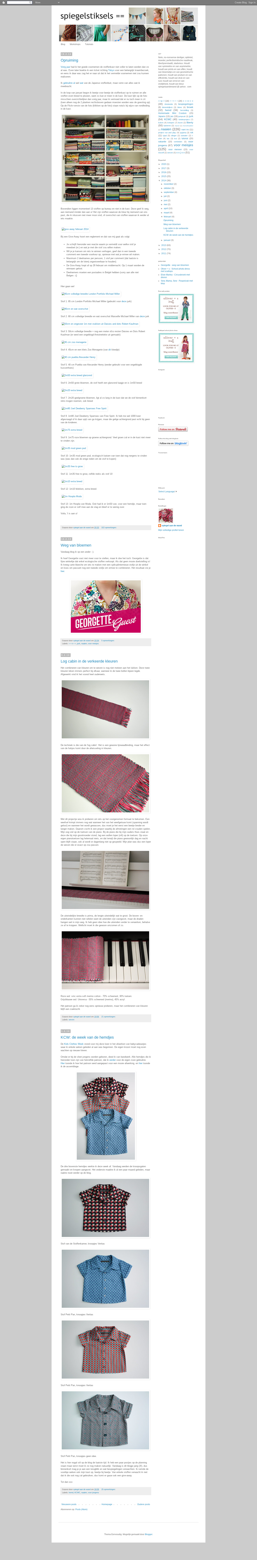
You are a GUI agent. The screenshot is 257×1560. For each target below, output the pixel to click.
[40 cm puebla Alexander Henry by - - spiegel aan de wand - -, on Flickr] (79, 357)
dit (110, 349)
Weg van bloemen (76, 545)
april (166, 208)
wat (81, 83)
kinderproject (184, 119)
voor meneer (175, 149)
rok (191, 132)
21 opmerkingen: (108, 1017)
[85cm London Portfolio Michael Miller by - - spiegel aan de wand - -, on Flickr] (91, 294)
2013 (164, 245)
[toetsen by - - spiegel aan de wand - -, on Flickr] (105, 989)
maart (167, 212)
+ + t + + (174, 101)
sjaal (165, 135)
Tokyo (111, 70)
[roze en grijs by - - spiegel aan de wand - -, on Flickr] (105, 738)
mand (177, 126)
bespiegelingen (185, 104)
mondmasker (188, 126)
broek (190, 107)
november (169, 184)
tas (168, 138)
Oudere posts (143, 1504)
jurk (78, 643)
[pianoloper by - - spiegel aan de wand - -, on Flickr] (105, 909)
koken (160, 123)
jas (171, 116)
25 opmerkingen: (108, 1489)
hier (62, 571)
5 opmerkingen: (108, 640)
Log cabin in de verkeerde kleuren (89, 661)
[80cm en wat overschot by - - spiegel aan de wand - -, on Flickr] (75, 309)
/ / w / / (161, 101)
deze (124, 301)
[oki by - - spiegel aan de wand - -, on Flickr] (105, 1379)
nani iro (185, 129)
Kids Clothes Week (74, 1044)
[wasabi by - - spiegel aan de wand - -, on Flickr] (105, 1308)
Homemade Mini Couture (172, 113)
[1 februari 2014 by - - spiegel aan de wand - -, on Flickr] (105, 202)
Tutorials (89, 44)
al (74, 83)
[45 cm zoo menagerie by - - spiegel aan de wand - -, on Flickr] (74, 342)
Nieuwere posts (69, 1504)
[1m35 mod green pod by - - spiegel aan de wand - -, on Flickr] (74, 448)
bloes (179, 107)
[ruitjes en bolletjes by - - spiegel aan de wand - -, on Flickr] (105, 1237)
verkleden (178, 142)
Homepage (107, 1504)
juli (165, 196)
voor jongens (93, 1492)
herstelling (184, 110)
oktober (168, 188)
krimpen (170, 123)
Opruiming (69, 60)
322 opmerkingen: (109, 527)
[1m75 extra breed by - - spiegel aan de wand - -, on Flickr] (72, 430)
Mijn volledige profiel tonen (171, 530)
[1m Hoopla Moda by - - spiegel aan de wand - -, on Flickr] (72, 496)
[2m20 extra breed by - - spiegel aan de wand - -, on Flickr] (72, 390)
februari (168, 216)
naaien (84, 643)
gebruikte (68, 83)
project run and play (167, 133)
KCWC (77, 1492)
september (169, 192)
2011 (164, 253)
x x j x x (180, 152)
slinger (174, 135)
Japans (161, 116)
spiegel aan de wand (172, 525)
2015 (164, 176)
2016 (164, 172)
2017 (164, 168)
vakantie (162, 141)
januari (167, 240)
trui (175, 138)
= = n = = (72, 643)
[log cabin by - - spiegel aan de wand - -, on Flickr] (105, 812)
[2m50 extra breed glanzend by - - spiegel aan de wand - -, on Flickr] (77, 375)
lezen (180, 123)
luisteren (167, 126)
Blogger (148, 1534)
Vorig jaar (65, 67)
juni (166, 200)
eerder (112, 1060)
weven (71, 1020)
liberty (190, 122)
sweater (184, 135)
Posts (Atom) (81, 1509)
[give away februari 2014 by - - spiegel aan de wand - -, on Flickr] (75, 229)
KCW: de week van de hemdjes (87, 1037)
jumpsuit (181, 116)
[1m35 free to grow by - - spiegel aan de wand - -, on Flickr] (72, 466)
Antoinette (169, 104)
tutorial (185, 138)
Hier (63, 1063)
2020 (164, 164)
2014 (164, 180)
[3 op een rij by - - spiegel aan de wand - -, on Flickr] (106, 1160)
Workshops (75, 44)
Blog (63, 44)
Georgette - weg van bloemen (175, 265)
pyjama (183, 133)
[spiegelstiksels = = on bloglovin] (173, 445)
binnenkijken (167, 107)
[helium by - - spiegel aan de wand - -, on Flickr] (105, 1449)
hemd (71, 1492)
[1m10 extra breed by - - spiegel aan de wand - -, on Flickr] (72, 481)
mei (166, 204)
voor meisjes (93, 643)
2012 (164, 249)
